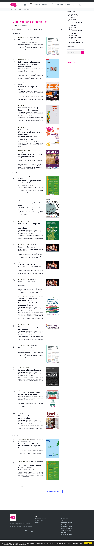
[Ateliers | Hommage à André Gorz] (52, 208)
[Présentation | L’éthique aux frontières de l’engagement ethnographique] (52, 68)
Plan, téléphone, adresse (66, 534)
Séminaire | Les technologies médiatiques (29, 328)
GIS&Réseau (74, 4)
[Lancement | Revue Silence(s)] (52, 376)
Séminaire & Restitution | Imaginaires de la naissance (28, 109)
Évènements (14, 25)
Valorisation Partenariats (67, 4)
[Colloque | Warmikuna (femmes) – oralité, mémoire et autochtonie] (52, 136)
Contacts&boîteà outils (79, 5)
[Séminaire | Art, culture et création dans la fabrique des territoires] (52, 448)
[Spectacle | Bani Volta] (52, 248)
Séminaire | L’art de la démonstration (26, 417)
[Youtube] (32, 531)
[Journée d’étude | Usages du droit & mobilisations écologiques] (52, 230)
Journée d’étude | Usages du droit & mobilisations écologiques (29, 226)
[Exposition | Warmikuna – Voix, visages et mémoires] (52, 159)
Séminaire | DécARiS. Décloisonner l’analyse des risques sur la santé (28, 303)
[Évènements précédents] (12, 29)
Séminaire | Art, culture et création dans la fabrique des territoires (29, 445)
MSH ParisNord (25, 4)
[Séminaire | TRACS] (52, 46)
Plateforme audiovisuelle (66, 528)
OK (88, 543)
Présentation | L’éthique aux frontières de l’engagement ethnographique (29, 64)
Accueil (11, 9)
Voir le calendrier (70, 46)
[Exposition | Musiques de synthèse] (52, 91)
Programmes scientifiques (37, 4)
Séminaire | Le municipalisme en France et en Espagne (29, 393)
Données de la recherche (66, 526)
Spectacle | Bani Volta (26, 247)
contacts (16, 1)
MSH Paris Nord (64, 518)
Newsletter (37, 522)
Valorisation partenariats (66, 530)
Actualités (30, 3)
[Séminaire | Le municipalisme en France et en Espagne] (52, 398)
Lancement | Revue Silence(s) (29, 370)
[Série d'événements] (76, 14)
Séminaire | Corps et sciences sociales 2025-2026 (29, 182)
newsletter (12, 1)
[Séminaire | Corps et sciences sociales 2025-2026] (52, 185)
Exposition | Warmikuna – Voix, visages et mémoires (30, 155)
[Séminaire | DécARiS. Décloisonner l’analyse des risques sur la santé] (52, 305)
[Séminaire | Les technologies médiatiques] (52, 326)
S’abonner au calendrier (53, 491)
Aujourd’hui (19, 29)
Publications (63, 524)
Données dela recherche (44, 4)
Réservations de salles (40, 518)
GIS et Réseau (64, 532)
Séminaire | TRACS (25, 40)
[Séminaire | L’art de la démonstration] (52, 420)
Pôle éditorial (52, 3)
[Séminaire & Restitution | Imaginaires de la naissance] (52, 114)
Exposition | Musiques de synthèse (28, 88)
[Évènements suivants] (14, 29)
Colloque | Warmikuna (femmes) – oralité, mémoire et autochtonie (30, 132)
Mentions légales (39, 520)
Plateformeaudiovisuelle (60, 4)
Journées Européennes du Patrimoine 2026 (77, 43)
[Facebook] (26, 531)
